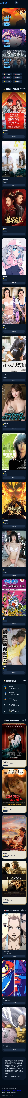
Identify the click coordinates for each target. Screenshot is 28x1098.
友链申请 (13, 1090)
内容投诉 (19, 1090)
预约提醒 (14, 956)
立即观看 (7, 24)
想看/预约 (14, 136)
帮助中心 (8, 1090)
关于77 (3, 1090)
